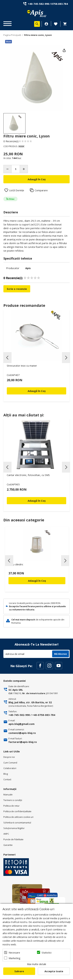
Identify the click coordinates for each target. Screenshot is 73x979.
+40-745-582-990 (38, 3)
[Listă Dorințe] (56, 23)
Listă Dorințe (16, 190)
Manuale (8, 794)
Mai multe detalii (36, 964)
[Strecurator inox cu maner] (36, 335)
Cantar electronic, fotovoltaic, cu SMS (28, 475)
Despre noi (9, 756)
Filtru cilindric (15, 564)
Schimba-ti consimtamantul (17, 822)
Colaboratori (9, 768)
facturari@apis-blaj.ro (22, 742)
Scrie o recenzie (17, 288)
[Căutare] (37, 24)
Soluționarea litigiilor (14, 828)
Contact (7, 779)
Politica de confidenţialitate (17, 811)
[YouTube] (58, 665)
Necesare (14, 952)
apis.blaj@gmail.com (21, 724)
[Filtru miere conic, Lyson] (14, 123)
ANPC (6, 833)
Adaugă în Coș (37, 580)
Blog (5, 773)
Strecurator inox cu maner (22, 365)
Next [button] (66, 357)
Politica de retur (11, 805)
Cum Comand (10, 762)
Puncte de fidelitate (13, 839)
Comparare (41, 190)
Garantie (8, 844)
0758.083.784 (59, 3)
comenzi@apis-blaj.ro (22, 733)
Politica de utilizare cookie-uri (18, 816)
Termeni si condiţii (12, 800)
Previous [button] (7, 357)
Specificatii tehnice (17, 258)
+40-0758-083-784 (43, 715)
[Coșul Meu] (66, 24)
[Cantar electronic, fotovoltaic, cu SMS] (36, 444)
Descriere (10, 212)
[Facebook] (40, 665)
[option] (36, 78)
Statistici (46, 952)
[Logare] (46, 24)
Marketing (14, 958)
